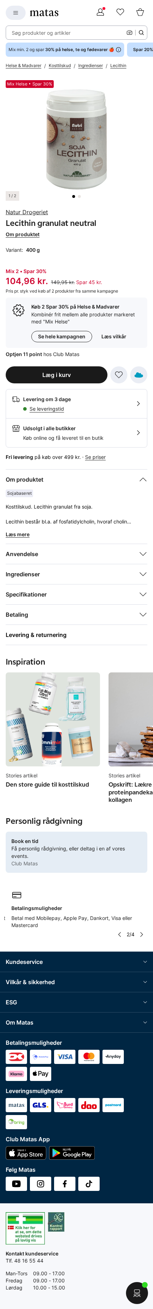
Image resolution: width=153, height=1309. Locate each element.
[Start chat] (137, 1293)
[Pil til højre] (141, 934)
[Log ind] (100, 13)
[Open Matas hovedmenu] (16, 13)
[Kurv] (140, 13)
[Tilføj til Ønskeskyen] (138, 374)
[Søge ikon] (141, 32)
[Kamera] (129, 32)
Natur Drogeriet (27, 212)
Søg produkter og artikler (41, 33)
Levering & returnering (36, 634)
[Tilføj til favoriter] (118, 374)
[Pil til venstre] (119, 934)
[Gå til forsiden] (44, 13)
